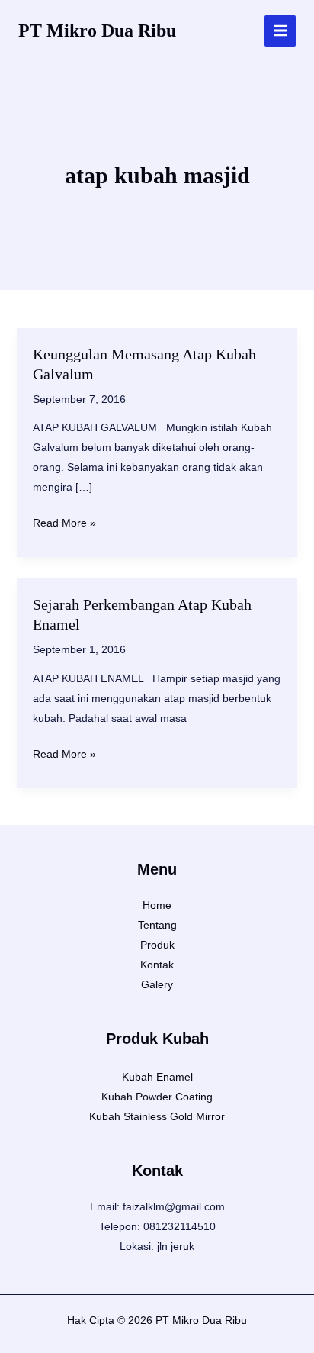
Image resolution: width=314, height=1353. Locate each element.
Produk (157, 945)
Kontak (157, 964)
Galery (157, 984)
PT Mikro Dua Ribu (97, 30)
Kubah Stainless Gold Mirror (157, 1116)
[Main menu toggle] (280, 31)
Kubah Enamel (157, 1077)
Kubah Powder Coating (157, 1096)
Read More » (64, 524)
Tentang (157, 925)
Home (157, 905)
